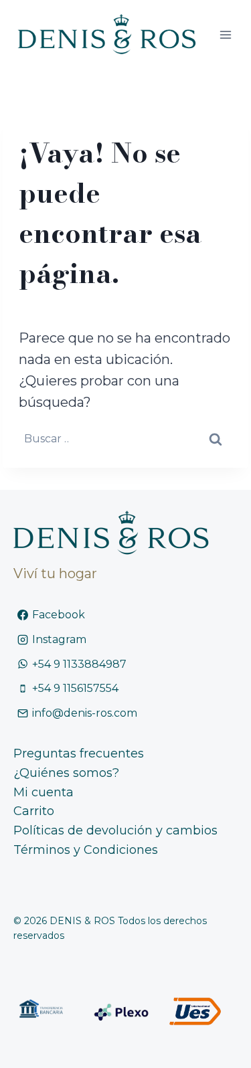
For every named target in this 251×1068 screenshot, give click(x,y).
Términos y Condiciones (85, 849)
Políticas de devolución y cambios (115, 830)
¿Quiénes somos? (66, 773)
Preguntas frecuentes (78, 753)
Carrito (33, 811)
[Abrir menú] (225, 34)
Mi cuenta (43, 792)
